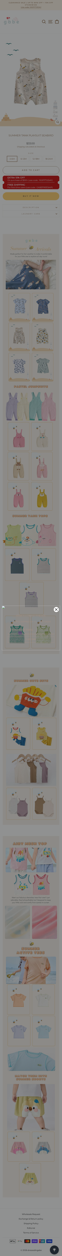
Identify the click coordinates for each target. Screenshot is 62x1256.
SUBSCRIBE (31, 639)
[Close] (56, 609)
